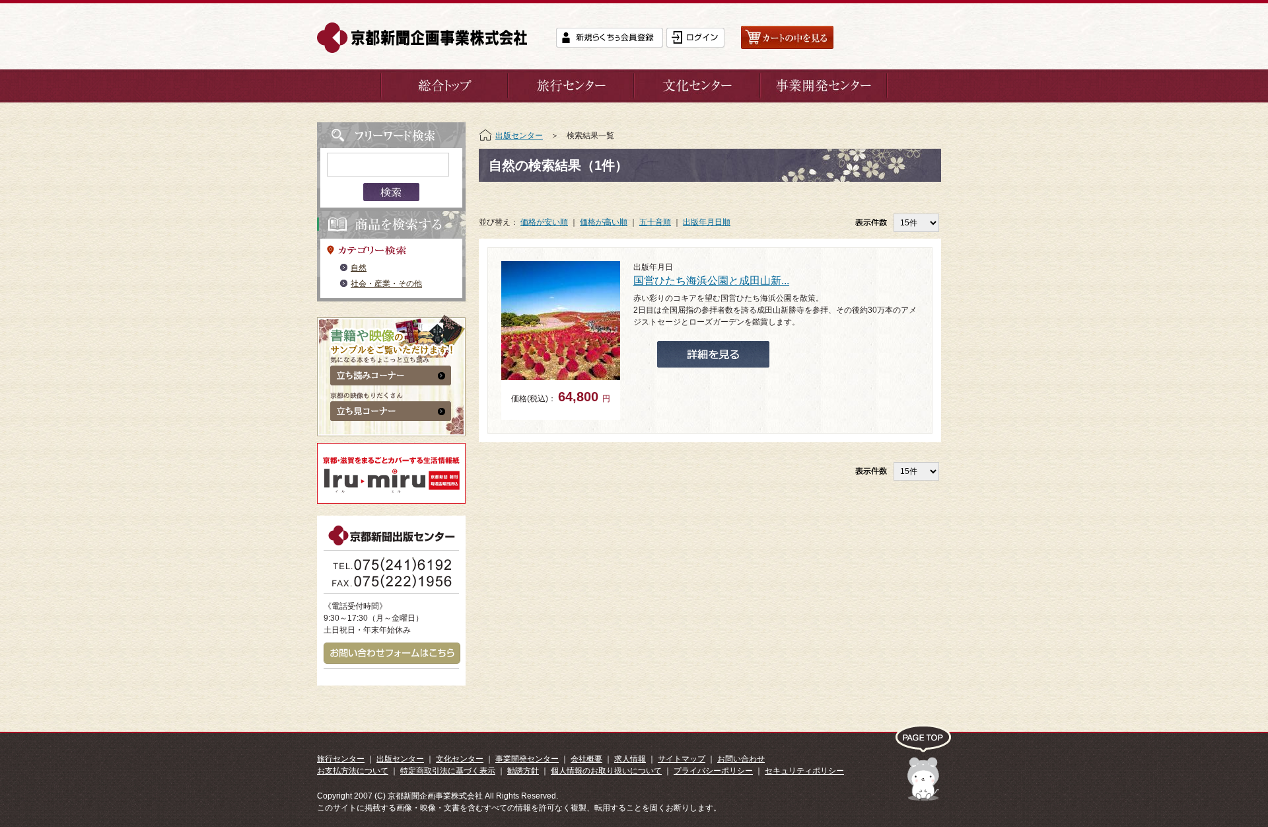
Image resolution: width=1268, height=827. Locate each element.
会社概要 (586, 759)
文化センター (459, 759)
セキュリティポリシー (804, 770)
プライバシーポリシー (713, 770)
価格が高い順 (603, 222)
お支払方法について (352, 770)
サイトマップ (681, 759)
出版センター (519, 135)
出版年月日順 (706, 222)
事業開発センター (527, 759)
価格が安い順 (544, 222)
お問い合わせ (741, 759)
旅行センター (341, 759)
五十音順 (655, 222)
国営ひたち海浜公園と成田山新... (711, 280)
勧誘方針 (523, 770)
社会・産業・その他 (386, 283)
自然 (359, 267)
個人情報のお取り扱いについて (606, 770)
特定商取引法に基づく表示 (447, 770)
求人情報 (630, 759)
